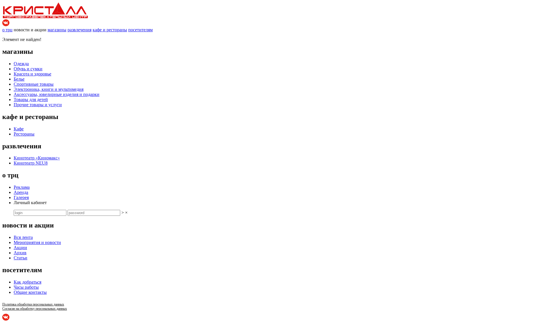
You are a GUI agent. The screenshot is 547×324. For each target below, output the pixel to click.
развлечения (79, 29)
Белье (19, 79)
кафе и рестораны (110, 29)
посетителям (140, 29)
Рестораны (24, 134)
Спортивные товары (34, 84)
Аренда (21, 192)
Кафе (19, 128)
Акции (20, 247)
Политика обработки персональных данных (33, 304)
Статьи (20, 257)
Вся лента (23, 237)
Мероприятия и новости (37, 242)
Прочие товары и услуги (38, 104)
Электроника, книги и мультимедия (48, 89)
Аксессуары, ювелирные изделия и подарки (56, 94)
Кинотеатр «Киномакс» (37, 157)
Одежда (21, 63)
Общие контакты (30, 292)
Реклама (22, 187)
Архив (20, 252)
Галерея (21, 197)
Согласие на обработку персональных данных (34, 309)
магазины (57, 29)
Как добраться (27, 282)
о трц (7, 29)
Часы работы (26, 287)
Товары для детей (31, 99)
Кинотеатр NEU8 (31, 163)
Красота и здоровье (32, 73)
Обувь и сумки (28, 68)
